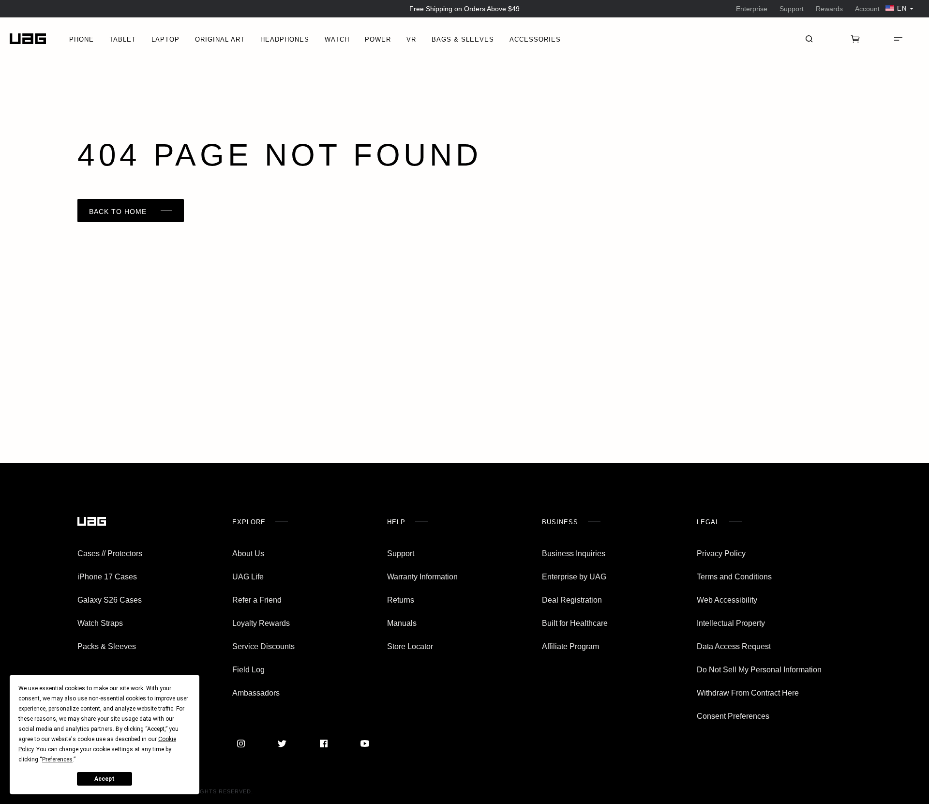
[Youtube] (364, 743)
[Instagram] (240, 743)
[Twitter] (282, 743)
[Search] (809, 38)
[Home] (28, 39)
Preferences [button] (57, 759)
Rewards (829, 9)
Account (867, 9)
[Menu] (898, 38)
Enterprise (751, 9)
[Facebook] (323, 743)
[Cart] (855, 38)
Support (791, 9)
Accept (104, 778)
